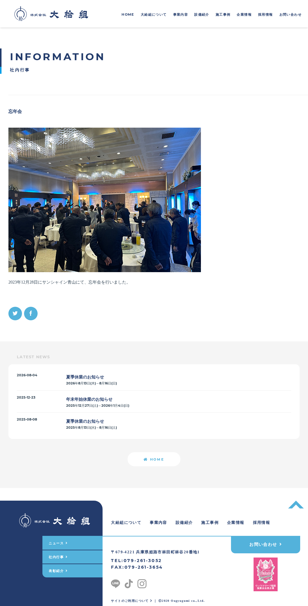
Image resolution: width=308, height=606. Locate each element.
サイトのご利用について (130, 600)
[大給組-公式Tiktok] (128, 582)
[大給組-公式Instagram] (141, 582)
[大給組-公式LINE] (115, 582)
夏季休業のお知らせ (85, 377)
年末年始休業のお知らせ (89, 399)
